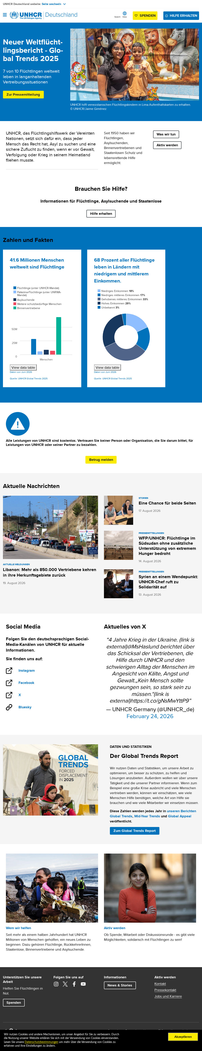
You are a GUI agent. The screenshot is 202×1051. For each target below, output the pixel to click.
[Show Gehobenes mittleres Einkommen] (123, 299)
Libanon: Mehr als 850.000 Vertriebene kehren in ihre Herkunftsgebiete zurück (49, 572)
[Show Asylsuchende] (24, 300)
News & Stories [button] (120, 985)
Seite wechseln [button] (51, 4)
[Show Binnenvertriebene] (26, 308)
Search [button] (117, 16)
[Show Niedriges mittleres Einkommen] (121, 295)
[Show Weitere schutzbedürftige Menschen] (37, 304)
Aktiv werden (114, 928)
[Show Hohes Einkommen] (114, 303)
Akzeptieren (183, 1036)
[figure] (42, 328)
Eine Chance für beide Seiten (167, 503)
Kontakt (160, 984)
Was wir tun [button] (166, 134)
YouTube (83, 984)
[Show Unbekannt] (108, 307)
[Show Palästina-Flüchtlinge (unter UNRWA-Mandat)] (37, 293)
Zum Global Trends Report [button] (134, 830)
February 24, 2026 (150, 716)
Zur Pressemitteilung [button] (23, 94)
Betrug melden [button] (101, 459)
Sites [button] (125, 16)
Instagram (30, 671)
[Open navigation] (5, 15)
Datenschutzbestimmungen (41, 1042)
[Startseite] (23, 15)
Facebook (30, 683)
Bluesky (25, 707)
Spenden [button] (145, 16)
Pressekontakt (165, 990)
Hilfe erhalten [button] (183, 15)
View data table (23, 367)
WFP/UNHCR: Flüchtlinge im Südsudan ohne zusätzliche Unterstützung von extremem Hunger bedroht (167, 546)
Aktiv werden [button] (167, 145)
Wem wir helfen (18, 928)
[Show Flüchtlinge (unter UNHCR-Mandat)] (36, 288)
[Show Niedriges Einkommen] (116, 291)
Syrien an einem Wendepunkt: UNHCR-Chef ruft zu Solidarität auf (168, 581)
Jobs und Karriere (168, 996)
